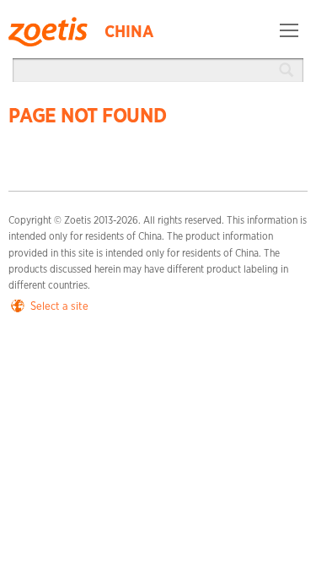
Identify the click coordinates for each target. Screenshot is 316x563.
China (128, 32)
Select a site (59, 306)
